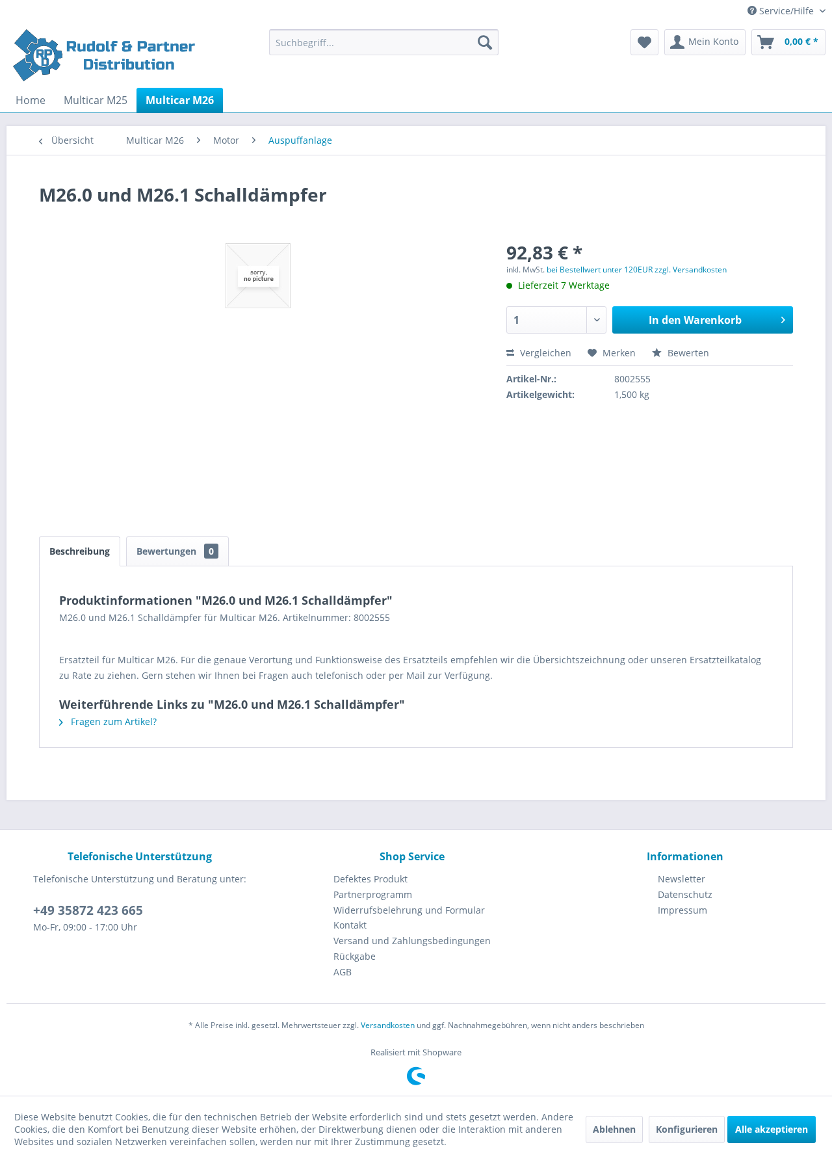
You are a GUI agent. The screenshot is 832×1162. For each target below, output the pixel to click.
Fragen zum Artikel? (112, 721)
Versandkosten (388, 1025)
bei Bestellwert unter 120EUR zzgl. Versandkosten (637, 269)
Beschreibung (79, 551)
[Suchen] (485, 42)
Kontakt (350, 925)
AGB (342, 972)
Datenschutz (685, 894)
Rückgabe (354, 956)
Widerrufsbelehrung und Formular (409, 910)
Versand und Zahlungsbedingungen (412, 940)
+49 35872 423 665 (88, 910)
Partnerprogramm (372, 894)
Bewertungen (175, 551)
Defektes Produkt (370, 879)
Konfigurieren (687, 1129)
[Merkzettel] (644, 42)
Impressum (682, 910)
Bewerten (687, 353)
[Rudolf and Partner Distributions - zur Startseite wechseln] (105, 55)
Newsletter (681, 879)
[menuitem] (384, 42)
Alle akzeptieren (771, 1129)
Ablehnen (614, 1129)
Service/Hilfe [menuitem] (786, 11)
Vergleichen (544, 353)
